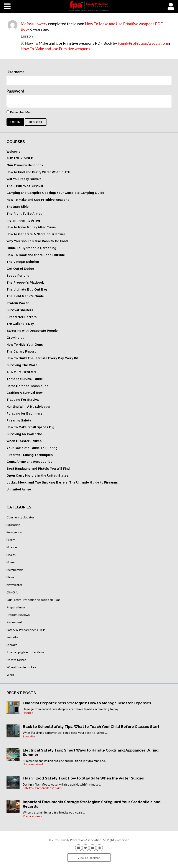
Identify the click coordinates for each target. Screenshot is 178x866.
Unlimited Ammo (19, 489)
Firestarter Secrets (22, 317)
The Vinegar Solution (23, 261)
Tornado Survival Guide (25, 379)
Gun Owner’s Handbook (25, 165)
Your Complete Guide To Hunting (32, 448)
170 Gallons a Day (20, 323)
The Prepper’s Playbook (25, 282)
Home (11, 562)
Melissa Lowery (34, 23)
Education (13, 524)
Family (11, 539)
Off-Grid (12, 592)
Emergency (14, 532)
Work (10, 674)
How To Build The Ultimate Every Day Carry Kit (42, 358)
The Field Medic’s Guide (25, 296)
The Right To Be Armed (24, 213)
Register (35, 122)
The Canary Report (21, 351)
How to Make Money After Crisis (31, 227)
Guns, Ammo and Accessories (30, 461)
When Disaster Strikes (24, 441)
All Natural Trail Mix (21, 372)
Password (15, 91)
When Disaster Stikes (21, 667)
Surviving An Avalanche (24, 434)
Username (16, 71)
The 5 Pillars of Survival (25, 186)
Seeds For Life (18, 275)
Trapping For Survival (23, 399)
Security (12, 637)
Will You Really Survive (24, 179)
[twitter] (85, 848)
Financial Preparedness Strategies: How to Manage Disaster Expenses (87, 703)
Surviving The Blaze (22, 365)
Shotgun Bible (18, 206)
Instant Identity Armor (23, 220)
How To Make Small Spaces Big (30, 427)
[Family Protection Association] (89, 6)
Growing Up (16, 337)
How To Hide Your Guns (25, 344)
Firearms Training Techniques (30, 455)
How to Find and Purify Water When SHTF (38, 172)
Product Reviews (18, 614)
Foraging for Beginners (25, 413)
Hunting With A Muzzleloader (29, 406)
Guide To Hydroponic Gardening (31, 248)
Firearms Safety (19, 420)
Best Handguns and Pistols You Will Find (38, 468)
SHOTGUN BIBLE (20, 158)
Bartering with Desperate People (32, 330)
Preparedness (16, 607)
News (10, 577)
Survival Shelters (20, 310)
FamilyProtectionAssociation (142, 43)
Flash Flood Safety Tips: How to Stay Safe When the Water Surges (83, 778)
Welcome (13, 151)
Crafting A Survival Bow (25, 392)
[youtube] (92, 848)
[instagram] (99, 848)
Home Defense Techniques (27, 386)
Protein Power (18, 303)
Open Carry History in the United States (38, 475)
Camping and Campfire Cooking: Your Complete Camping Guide (55, 192)
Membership (15, 570)
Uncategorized (16, 660)
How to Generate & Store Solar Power (36, 234)
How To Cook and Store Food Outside (36, 255)
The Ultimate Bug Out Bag (27, 289)
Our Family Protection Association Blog (33, 599)
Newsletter (14, 585)
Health (11, 555)
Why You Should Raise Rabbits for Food (37, 241)
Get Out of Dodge (20, 268)
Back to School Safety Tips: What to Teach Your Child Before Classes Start (91, 726)
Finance (12, 547)
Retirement (14, 622)
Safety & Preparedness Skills (26, 630)
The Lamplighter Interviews (25, 652)
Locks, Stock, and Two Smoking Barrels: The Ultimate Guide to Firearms (62, 482)
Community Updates (21, 517)
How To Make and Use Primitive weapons (55, 48)
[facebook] (78, 848)
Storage (12, 645)
